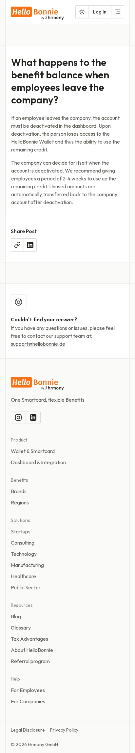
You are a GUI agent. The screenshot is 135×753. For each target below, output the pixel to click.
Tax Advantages (29, 638)
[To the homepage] (37, 13)
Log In (99, 12)
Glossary (21, 627)
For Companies (28, 701)
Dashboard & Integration (38, 462)
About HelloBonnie (32, 650)
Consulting (22, 542)
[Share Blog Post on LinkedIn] (30, 245)
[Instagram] (18, 417)
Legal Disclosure (28, 730)
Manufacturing (27, 565)
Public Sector (26, 587)
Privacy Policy (64, 730)
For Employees (28, 690)
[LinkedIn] (33, 417)
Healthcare (23, 576)
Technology (24, 554)
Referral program (30, 661)
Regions (20, 502)
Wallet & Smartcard (33, 451)
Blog (16, 616)
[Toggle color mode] (81, 11)
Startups (20, 531)
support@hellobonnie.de (38, 343)
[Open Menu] (117, 11)
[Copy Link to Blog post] (17, 245)
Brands (19, 491)
